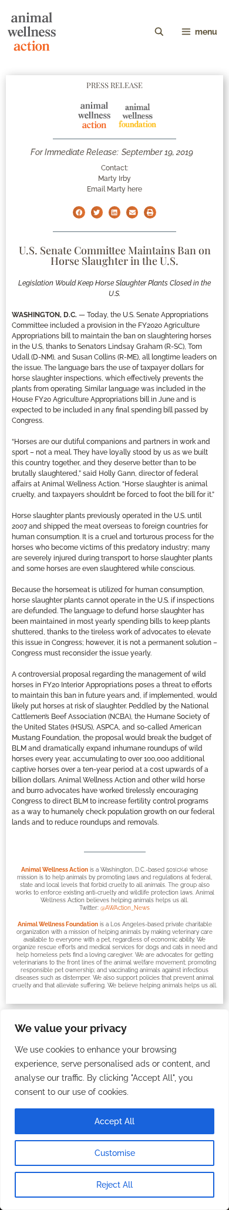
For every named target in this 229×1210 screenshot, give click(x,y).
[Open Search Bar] (159, 31)
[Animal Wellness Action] (32, 31)
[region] (114, 1109)
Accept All (114, 1121)
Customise (115, 1153)
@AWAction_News (125, 908)
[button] (79, 212)
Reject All (114, 1184)
